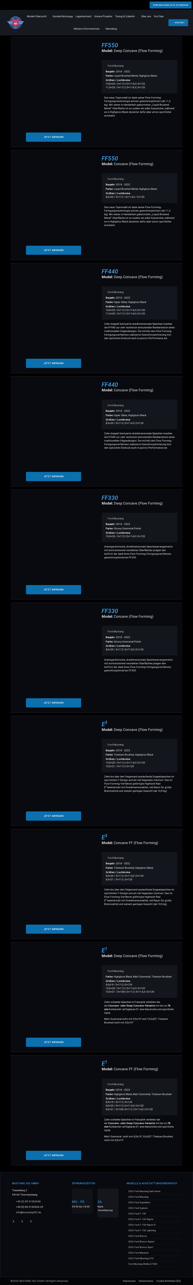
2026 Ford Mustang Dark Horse (144, 1191)
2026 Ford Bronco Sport (140, 1247)
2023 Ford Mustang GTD (141, 1258)
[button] (38, 16)
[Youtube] (13, 1221)
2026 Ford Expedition (139, 1202)
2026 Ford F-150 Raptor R (142, 1225)
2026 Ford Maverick (138, 1252)
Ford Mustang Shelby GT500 (142, 1264)
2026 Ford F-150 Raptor (140, 1219)
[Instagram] (31, 1221)
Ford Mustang (116, 65)
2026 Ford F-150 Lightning (142, 1230)
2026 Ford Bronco (137, 1236)
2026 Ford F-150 (137, 1213)
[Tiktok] (22, 1221)
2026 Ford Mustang (138, 1197)
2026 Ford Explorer (138, 1208)
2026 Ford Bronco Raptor (141, 1241)
